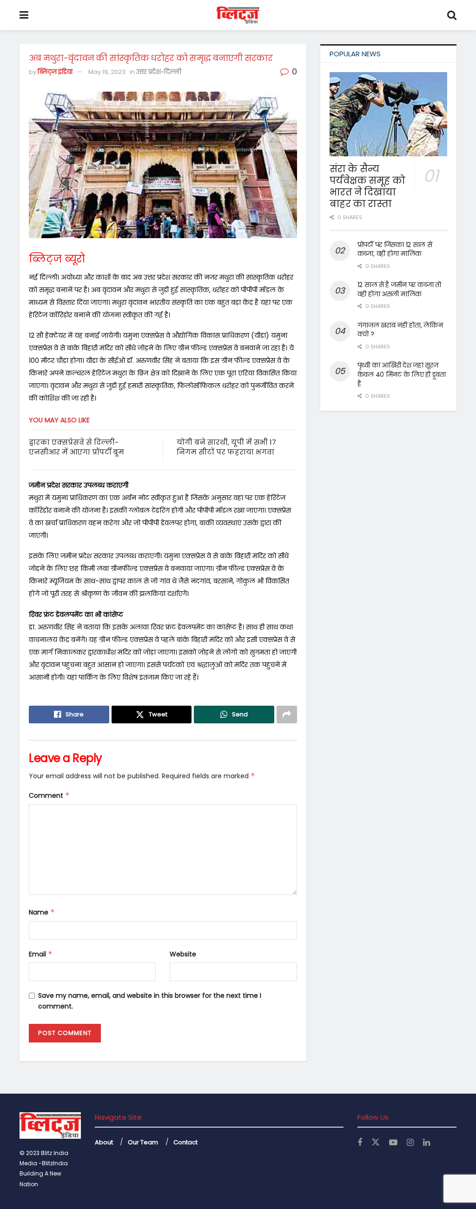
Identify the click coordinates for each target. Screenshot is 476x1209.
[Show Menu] (24, 15)
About (104, 1142)
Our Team (143, 1142)
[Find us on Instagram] (410, 1142)
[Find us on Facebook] (359, 1142)
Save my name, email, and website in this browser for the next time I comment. (149, 1000)
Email (41, 954)
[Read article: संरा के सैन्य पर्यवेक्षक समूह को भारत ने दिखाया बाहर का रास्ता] (388, 114)
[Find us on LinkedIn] (426, 1142)
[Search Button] (451, 15)
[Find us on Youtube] (393, 1142)
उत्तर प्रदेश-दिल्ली (158, 71)
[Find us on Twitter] (375, 1142)
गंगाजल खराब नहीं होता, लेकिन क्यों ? (400, 330)
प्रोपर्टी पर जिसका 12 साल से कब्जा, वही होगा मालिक (394, 249)
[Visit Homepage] (237, 15)
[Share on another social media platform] (287, 714)
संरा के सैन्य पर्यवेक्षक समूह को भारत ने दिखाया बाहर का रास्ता (367, 186)
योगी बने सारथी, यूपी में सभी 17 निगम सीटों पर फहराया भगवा (226, 447)
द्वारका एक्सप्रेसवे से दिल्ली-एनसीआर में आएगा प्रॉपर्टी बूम (76, 447)
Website (183, 954)
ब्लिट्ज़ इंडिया (55, 71)
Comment (49, 795)
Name (42, 912)
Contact (185, 1142)
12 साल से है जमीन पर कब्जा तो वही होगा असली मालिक (399, 289)
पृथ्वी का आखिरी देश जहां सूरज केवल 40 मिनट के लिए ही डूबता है (401, 374)
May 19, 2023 (107, 71)
